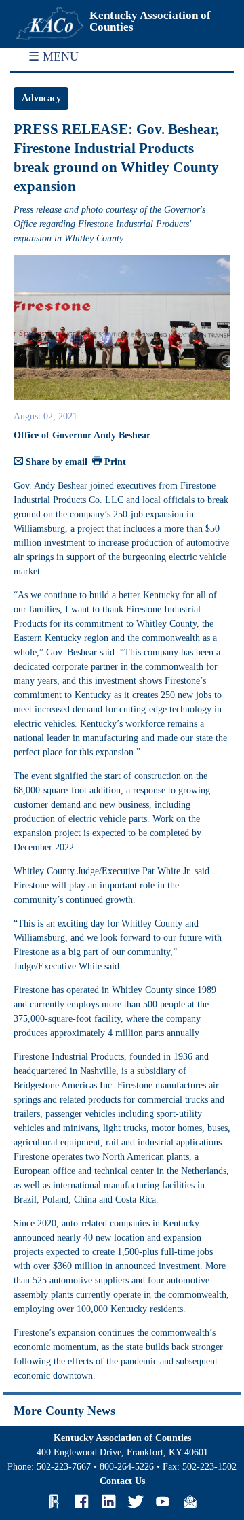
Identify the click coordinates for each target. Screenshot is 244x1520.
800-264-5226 (127, 1467)
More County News (64, 1410)
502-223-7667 (64, 1467)
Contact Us (122, 1481)
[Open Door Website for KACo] (54, 1501)
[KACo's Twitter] (135, 1501)
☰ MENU (53, 56)
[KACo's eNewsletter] (189, 1501)
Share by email (55, 462)
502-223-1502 (209, 1467)
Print (114, 462)
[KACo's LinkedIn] (108, 1501)
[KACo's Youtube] (162, 1501)
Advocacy (41, 98)
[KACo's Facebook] (81, 1501)
